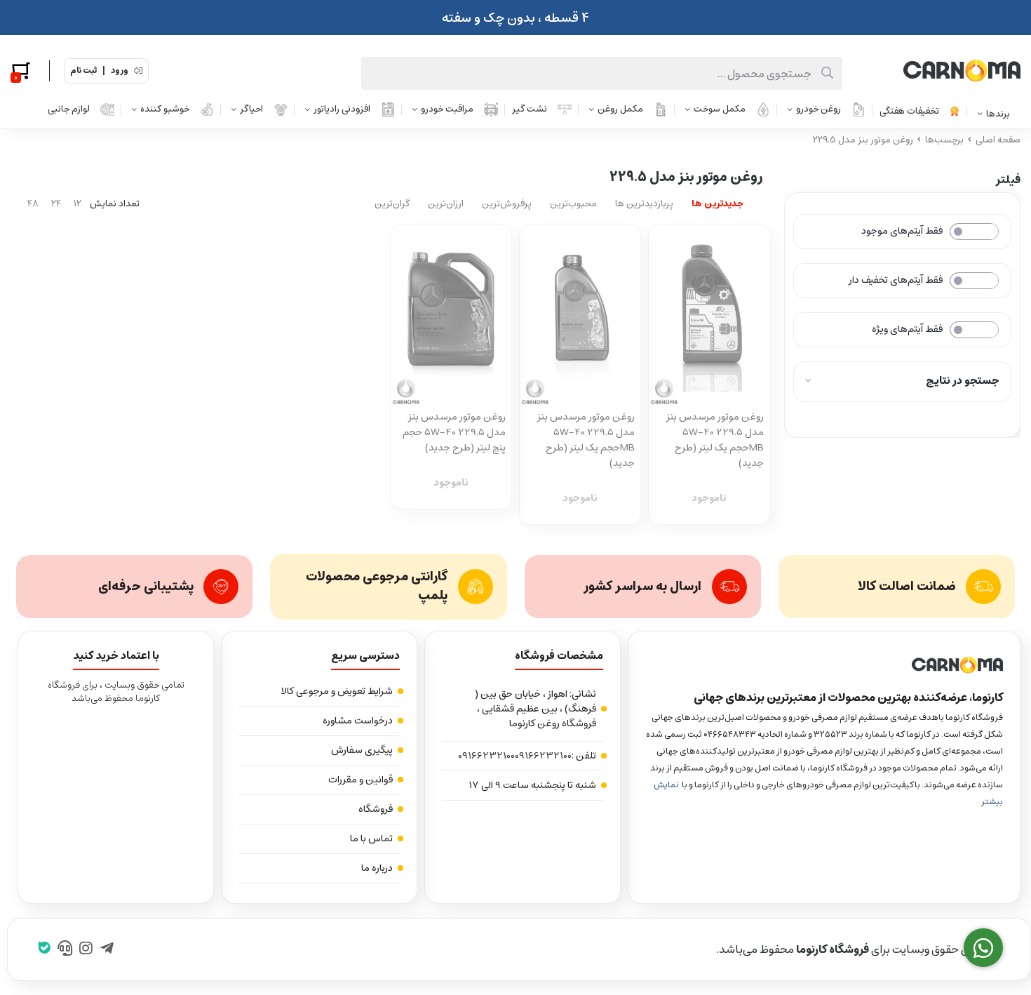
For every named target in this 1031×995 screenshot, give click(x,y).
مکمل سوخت (720, 109)
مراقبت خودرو (447, 109)
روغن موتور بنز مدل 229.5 (863, 140)
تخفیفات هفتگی (909, 111)
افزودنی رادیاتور (342, 109)
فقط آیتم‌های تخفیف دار (896, 280)
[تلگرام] (106, 949)
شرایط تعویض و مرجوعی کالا (337, 691)
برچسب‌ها (944, 140)
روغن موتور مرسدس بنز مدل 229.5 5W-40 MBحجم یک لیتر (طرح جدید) (715, 440)
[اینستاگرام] (85, 949)
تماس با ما (371, 838)
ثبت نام (83, 71)
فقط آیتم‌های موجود (902, 231)
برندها (998, 114)
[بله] (44, 949)
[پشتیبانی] (65, 949)
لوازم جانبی (69, 109)
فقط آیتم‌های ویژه (907, 329)
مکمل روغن (620, 109)
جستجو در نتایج (962, 380)
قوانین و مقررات (360, 779)
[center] (827, 73)
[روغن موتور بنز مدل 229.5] (824, 665)
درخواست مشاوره (358, 720)
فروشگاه (375, 809)
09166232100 (543, 756)
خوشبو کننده (164, 109)
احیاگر (251, 109)
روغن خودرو (818, 109)
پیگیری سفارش (362, 750)
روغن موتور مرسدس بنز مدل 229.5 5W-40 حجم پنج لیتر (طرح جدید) (454, 432)
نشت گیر (529, 109)
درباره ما (377, 868)
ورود (119, 71)
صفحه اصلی (998, 140)
